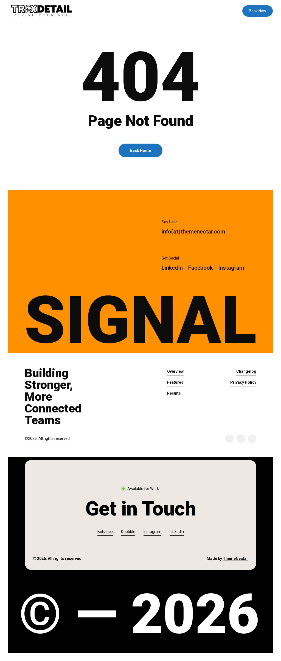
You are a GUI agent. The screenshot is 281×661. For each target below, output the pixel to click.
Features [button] (175, 382)
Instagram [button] (152, 531)
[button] (193, 232)
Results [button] (174, 393)
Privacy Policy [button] (243, 382)
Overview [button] (175, 371)
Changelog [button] (246, 371)
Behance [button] (105, 531)
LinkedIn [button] (177, 531)
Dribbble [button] (128, 531)
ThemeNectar (235, 558)
